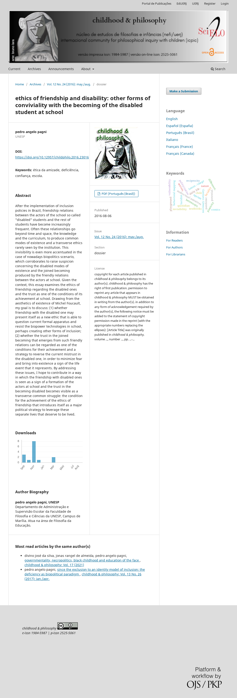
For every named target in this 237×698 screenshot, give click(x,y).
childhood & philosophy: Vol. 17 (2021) (54, 565)
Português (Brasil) (180, 132)
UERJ (195, 3)
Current (14, 69)
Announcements (61, 69)
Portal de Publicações (156, 3)
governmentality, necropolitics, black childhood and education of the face (82, 560)
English (172, 119)
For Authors (174, 247)
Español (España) (179, 126)
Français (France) (179, 146)
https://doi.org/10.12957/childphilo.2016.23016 (52, 157)
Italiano (172, 139)
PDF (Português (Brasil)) (118, 194)
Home (19, 84)
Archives (34, 69)
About (86, 69)
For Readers (174, 240)
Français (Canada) (180, 153)
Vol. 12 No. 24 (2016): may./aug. (69, 84)
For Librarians (175, 254)
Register (209, 3)
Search (219, 69)
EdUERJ (182, 3)
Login (225, 3)
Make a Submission (183, 91)
